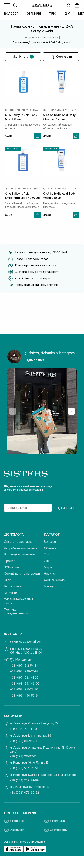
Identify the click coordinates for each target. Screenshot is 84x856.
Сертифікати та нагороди (22, 573)
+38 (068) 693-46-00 (24, 683)
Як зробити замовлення (20, 548)
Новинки (50, 573)
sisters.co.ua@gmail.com (26, 641)
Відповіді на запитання (20, 554)
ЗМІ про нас (12, 567)
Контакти (10, 592)
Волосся (50, 541)
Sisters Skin (57, 820)
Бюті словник (13, 586)
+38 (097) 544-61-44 (24, 768)
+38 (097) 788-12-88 (24, 671)
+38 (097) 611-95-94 (23, 741)
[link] (77, 5)
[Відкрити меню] (7, 5)
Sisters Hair (17, 820)
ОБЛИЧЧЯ (34, 13)
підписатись (66, 508)
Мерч (48, 567)
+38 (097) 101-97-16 (23, 756)
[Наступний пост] (71, 411)
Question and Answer (18, 110)
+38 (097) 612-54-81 (24, 665)
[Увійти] (68, 5)
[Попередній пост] (12, 411)
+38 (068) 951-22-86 (24, 689)
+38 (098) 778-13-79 (24, 729)
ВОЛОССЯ (11, 13)
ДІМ (67, 13)
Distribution (17, 829)
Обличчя (50, 548)
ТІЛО (52, 13)
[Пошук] (15, 5)
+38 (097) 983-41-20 (24, 677)
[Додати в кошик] (37, 136)
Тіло (47, 554)
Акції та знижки (54, 580)
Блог (7, 580)
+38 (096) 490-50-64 (24, 695)
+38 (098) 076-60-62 (24, 792)
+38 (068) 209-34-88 (24, 780)
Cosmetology (58, 829)
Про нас (9, 561)
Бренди (49, 586)
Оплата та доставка (18, 541)
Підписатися (34, 360)
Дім (46, 561)
